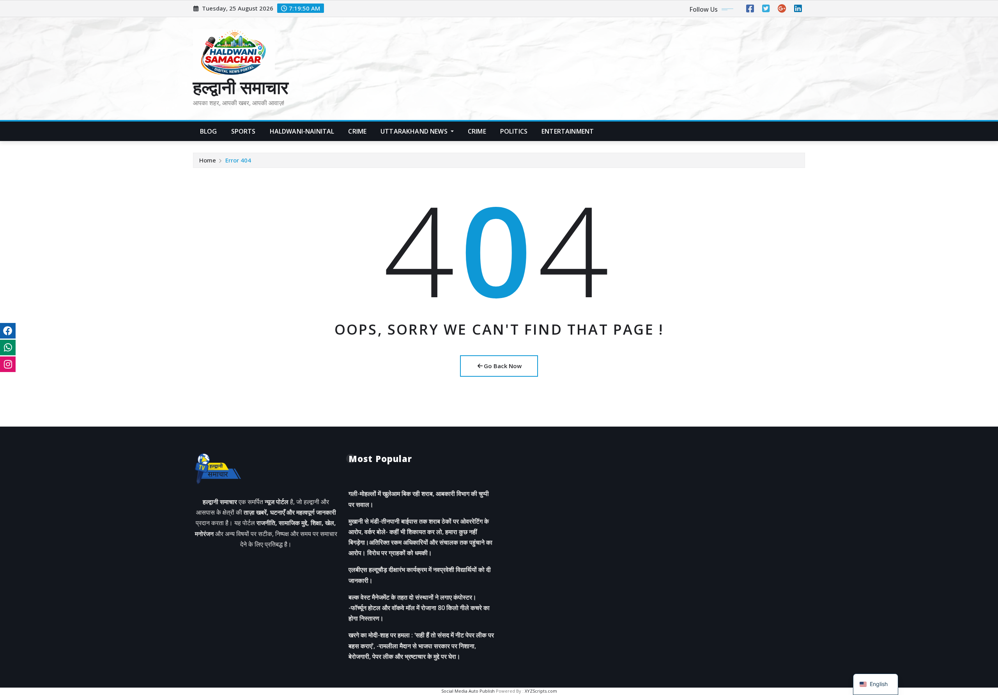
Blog (208, 131)
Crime (357, 131)
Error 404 (238, 160)
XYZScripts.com (541, 691)
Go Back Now (503, 366)
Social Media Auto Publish (468, 691)
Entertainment (567, 131)
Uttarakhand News (414, 131)
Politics (513, 131)
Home (207, 160)
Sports (243, 131)
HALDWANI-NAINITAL (302, 131)
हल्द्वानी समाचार (240, 87)
